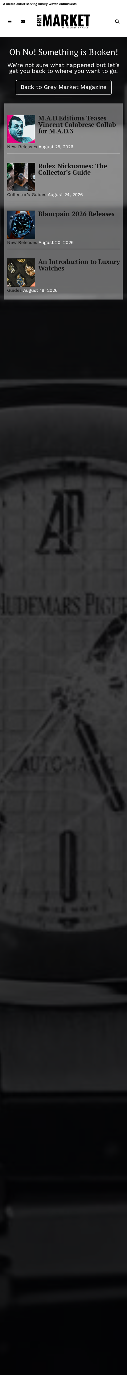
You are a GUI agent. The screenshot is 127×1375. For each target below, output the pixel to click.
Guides (14, 290)
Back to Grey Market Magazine (64, 87)
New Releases (22, 146)
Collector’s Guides (27, 194)
